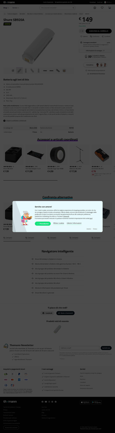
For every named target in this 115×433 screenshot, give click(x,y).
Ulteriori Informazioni (74, 223)
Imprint (89, 229)
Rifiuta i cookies (58, 223)
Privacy (95, 229)
